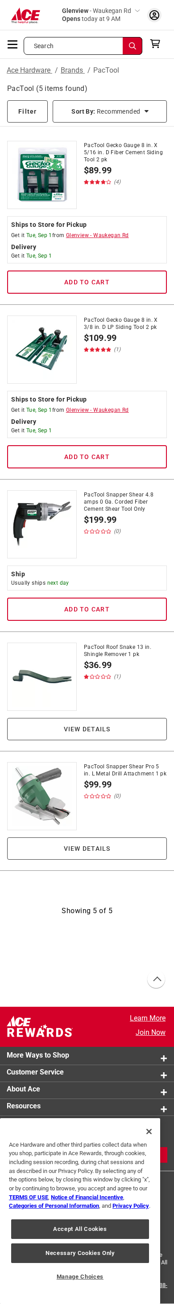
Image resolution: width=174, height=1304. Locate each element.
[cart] (157, 43)
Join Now (151, 1032)
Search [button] (44, 45)
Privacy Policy (130, 1205)
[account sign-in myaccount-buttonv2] (154, 15)
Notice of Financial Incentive (87, 1197)
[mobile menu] (13, 44)
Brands (73, 70)
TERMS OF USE (28, 1197)
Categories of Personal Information (54, 1205)
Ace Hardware (29, 70)
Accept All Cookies (80, 1229)
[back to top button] (155, 979)
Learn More (148, 1018)
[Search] (132, 46)
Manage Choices (80, 1276)
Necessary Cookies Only (80, 1253)
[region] (80, 1211)
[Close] (149, 1131)
